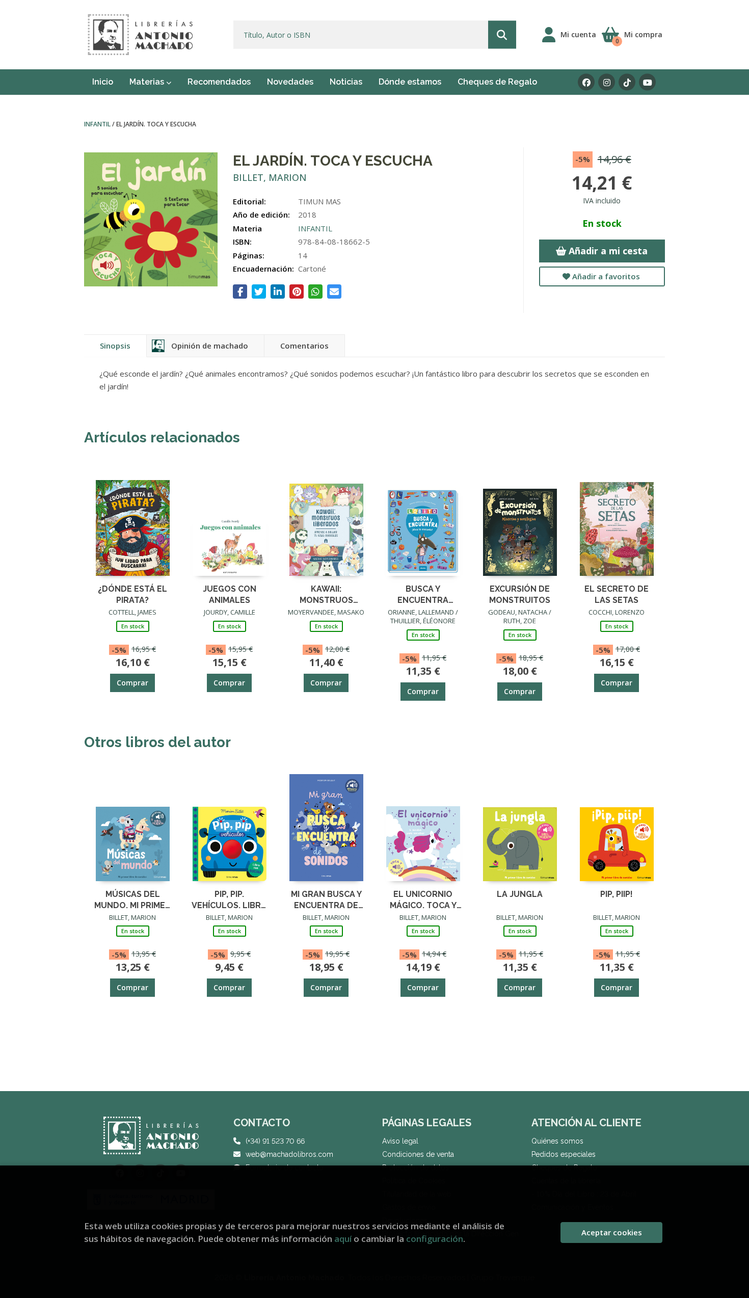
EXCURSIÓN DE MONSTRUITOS (519, 594)
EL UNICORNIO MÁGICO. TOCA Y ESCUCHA (423, 899)
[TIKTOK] (627, 82)
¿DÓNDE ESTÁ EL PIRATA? (132, 594)
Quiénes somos (557, 1141)
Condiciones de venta (418, 1154)
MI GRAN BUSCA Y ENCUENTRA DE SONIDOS (326, 899)
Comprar (132, 682)
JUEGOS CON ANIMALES (229, 594)
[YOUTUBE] (647, 82)
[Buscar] (502, 35)
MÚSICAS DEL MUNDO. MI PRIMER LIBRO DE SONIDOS (132, 899)
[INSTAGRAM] (606, 82)
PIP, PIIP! (616, 894)
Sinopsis (115, 345)
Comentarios (304, 345)
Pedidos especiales (563, 1154)
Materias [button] (147, 82)
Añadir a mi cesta (607, 251)
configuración (434, 1238)
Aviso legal (400, 1141)
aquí (343, 1238)
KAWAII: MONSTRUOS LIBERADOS (326, 594)
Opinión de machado (209, 345)
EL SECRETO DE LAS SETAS (616, 594)
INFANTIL (98, 124)
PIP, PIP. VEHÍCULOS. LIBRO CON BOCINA (230, 899)
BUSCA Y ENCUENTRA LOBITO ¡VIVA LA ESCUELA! (423, 594)
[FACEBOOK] (586, 82)
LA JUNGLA (520, 894)
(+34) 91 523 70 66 (275, 1141)
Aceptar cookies (611, 1232)
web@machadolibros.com (289, 1154)
